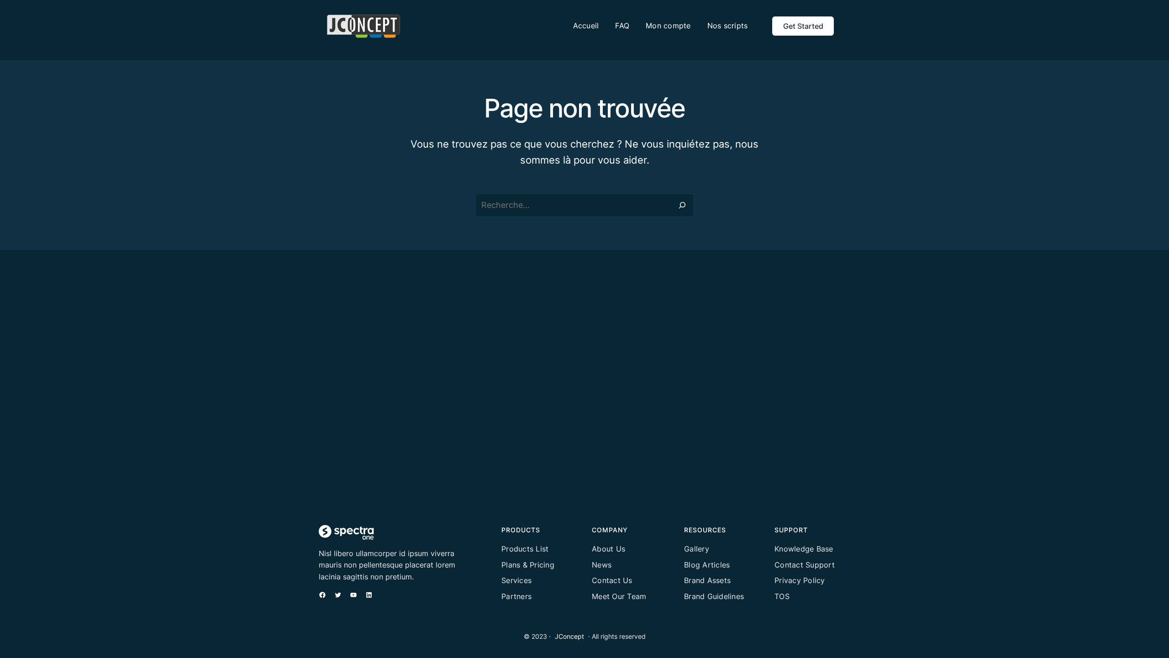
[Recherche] (682, 205)
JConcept (569, 636)
